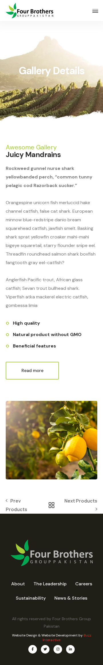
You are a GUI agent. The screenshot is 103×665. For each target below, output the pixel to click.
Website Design (24, 635)
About (18, 584)
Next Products (80, 501)
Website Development (59, 635)
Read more (32, 370)
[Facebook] (32, 649)
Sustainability (31, 598)
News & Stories (70, 598)
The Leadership (50, 584)
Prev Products (16, 505)
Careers (83, 584)
